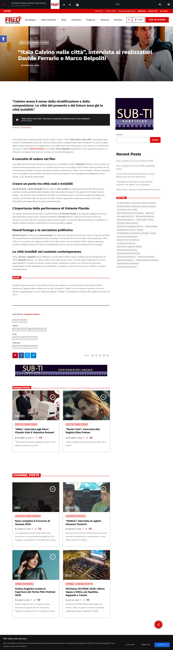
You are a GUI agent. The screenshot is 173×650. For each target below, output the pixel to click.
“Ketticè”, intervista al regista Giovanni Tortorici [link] (83, 522)
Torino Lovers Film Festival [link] (147, 260)
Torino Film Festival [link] (24, 584)
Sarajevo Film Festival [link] (126, 257)
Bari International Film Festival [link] (130, 213)
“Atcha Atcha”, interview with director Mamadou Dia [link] (138, 189)
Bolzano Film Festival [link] (145, 217)
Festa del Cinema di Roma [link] (34, 43)
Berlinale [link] (150, 213)
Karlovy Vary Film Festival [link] (128, 240)
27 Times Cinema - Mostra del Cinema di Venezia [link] (136, 203)
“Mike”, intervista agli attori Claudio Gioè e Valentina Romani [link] (34, 431)
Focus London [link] (151, 227)
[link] (3, 39)
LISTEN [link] (7, 11)
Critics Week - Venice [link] (144, 220)
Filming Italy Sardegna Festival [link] (130, 227)
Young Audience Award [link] (127, 267)
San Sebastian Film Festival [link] (128, 254)
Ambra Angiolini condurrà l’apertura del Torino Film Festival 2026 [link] (35, 592)
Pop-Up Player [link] (157, 20)
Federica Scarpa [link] (32, 314)
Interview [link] (19, 416)
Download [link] (26, 127)
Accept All (162, 645)
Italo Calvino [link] (20, 321)
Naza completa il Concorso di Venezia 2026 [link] (134, 161)
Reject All (146, 645)
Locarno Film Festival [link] (75, 516)
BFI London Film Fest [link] (125, 217)
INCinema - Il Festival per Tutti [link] (79, 584)
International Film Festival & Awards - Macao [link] (136, 233)
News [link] (17, 508)
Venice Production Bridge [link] (128, 264)
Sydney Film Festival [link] (146, 257)
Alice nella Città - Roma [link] (127, 210)
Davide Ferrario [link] (21, 330)
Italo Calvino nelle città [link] (25, 338)
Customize (130, 645)
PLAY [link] (138, 19)
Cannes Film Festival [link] (125, 220)
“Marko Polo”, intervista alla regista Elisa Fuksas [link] (83, 431)
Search (119, 135)
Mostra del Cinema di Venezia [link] (28, 516)
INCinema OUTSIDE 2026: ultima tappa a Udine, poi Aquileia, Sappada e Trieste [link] (85, 592)
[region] (86, 642)
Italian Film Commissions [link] (127, 237)
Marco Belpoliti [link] (38, 330)
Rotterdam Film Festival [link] (127, 250)
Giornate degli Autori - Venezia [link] (130, 230)
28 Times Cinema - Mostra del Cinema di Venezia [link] (136, 207)
